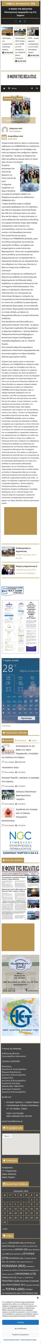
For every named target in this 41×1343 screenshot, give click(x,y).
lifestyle (5, 1243)
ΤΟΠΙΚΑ (15, 1289)
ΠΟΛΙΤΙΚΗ (10, 1281)
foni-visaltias (15, 131)
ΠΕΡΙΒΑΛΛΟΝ (9, 1277)
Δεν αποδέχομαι (20, 1328)
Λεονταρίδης (6, 1270)
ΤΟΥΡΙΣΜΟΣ (29, 1293)
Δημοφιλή (9, 740)
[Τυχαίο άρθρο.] (32, 88)
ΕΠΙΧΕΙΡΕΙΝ (16, 1258)
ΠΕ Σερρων (21, 1277)
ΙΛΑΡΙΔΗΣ (14, 1262)
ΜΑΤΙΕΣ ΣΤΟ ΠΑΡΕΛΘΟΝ (20, 1270)
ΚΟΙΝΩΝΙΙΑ (30, 1266)
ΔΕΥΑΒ (25, 1246)
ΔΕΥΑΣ (33, 1246)
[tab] (8, 740)
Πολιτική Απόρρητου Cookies (11, 1339)
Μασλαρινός (34, 1270)
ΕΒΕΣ (9, 1254)
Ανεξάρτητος (7, 1168)
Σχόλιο (34, 740)
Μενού (14, 88)
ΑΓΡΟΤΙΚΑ (29, 1243)
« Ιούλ (4, 1229)
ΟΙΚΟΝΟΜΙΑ (25, 1273)
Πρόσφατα (21, 740)
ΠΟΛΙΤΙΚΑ (29, 1277)
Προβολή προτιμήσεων (20, 1334)
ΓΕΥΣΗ (18, 1246)
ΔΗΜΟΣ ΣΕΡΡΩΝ (8, 1249)
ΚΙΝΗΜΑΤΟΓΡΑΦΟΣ (26, 1262)
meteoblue (6, 726)
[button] (38, 1298)
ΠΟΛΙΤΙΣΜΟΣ (15, 1284)
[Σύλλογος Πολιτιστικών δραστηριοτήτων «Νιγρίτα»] (8, 799)
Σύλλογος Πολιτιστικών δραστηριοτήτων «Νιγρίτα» (26, 795)
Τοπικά (19, 99)
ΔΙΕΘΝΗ (21, 1249)
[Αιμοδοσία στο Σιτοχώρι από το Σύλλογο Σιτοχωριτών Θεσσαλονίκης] (8, 817)
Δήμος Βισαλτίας (9, 1174)
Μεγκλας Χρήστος (8, 1274)
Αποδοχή (20, 1322)
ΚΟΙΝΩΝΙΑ (13, 1266)
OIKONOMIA (16, 1243)
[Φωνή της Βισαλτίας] (4, 88)
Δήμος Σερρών (8, 1177)
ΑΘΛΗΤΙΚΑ (8, 1246)
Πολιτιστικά (8, 99)
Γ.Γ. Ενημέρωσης (9, 1171)
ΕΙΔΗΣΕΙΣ (18, 1254)
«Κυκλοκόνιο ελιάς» (10, 768)
